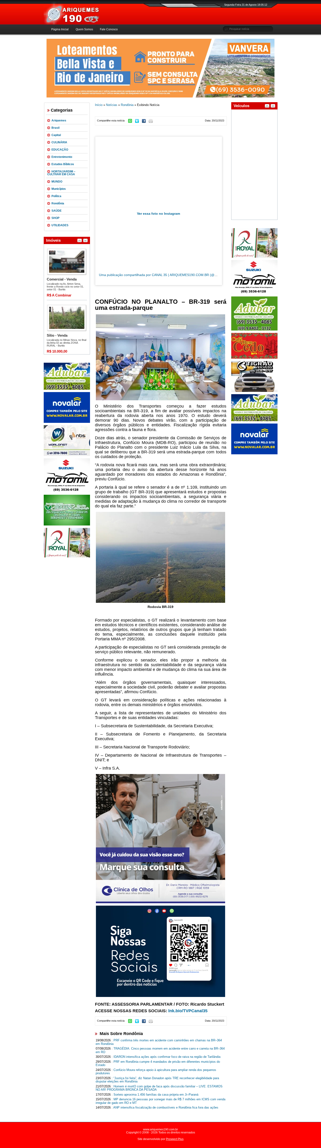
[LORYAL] (67, 556)
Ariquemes (58, 120)
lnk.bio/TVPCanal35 (187, 1010)
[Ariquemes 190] (72, 23)
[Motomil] (67, 491)
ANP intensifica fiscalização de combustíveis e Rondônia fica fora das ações (165, 1107)
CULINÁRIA (59, 142)
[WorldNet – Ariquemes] (67, 455)
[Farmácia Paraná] (67, 524)
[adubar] (67, 388)
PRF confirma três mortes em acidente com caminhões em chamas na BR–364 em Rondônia (159, 1042)
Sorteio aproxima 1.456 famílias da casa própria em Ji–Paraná (156, 1094)
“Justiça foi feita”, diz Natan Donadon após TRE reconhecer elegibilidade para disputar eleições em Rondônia (157, 1079)
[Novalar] (67, 422)
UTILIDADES (59, 225)
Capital (56, 135)
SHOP (55, 218)
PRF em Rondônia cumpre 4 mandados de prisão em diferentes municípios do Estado (158, 1063)
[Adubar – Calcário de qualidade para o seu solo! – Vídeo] (254, 329)
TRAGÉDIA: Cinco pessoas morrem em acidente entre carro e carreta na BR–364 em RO (160, 1050)
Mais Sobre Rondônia (121, 1033)
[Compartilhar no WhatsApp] (131, 122)
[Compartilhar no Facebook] (145, 122)
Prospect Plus (175, 1139)
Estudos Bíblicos (62, 164)
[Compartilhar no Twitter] (138, 122)
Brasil (55, 127)
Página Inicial (60, 29)
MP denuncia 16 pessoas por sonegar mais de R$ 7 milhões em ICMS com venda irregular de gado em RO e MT (160, 1101)
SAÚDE (56, 210)
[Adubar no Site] (254, 420)
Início (98, 105)
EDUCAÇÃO (59, 149)
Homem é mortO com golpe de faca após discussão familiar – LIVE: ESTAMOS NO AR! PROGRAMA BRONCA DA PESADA (159, 1088)
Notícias (111, 105)
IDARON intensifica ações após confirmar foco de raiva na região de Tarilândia (167, 1056)
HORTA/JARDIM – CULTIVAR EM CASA (61, 173)
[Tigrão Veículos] (254, 391)
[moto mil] (254, 293)
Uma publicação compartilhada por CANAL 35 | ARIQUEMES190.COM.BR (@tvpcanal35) (165, 275)
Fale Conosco (109, 29)
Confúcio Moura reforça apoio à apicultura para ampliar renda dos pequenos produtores (156, 1071)
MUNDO (56, 181)
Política (56, 196)
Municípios (58, 189)
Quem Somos (84, 29)
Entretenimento (61, 157)
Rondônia (57, 203)
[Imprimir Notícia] (152, 122)
